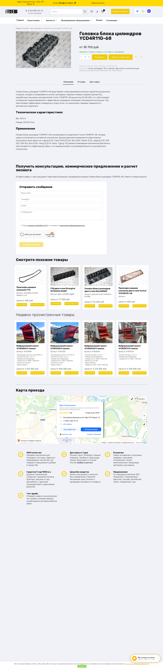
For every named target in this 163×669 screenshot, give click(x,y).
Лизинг (99, 20)
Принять (82, 666)
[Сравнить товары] (97, 11)
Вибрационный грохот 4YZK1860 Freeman (27, 347)
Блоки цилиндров (96, 68)
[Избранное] (91, 11)
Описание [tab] (68, 82)
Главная (20, 20)
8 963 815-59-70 (35, 12)
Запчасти (50, 20)
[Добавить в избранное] (136, 57)
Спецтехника (33, 20)
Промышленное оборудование (75, 20)
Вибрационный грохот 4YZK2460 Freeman (95, 347)
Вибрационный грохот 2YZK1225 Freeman (61, 347)
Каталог (26, 28)
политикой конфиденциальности (72, 225)
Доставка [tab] (95, 82)
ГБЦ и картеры (35, 28)
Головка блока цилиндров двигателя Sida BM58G (97, 289)
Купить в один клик (121, 57)
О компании (111, 20)
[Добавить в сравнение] (141, 57)
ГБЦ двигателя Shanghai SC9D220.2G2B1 (62, 289)
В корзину (99, 57)
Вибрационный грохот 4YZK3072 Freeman (129, 347)
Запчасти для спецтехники (111, 71)
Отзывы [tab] (81, 82)
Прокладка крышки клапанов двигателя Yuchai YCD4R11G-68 (132, 291)
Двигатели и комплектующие (127, 68)
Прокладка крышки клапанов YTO (26, 288)
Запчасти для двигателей (89, 71)
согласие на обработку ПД (37, 225)
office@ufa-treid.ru (65, 3)
